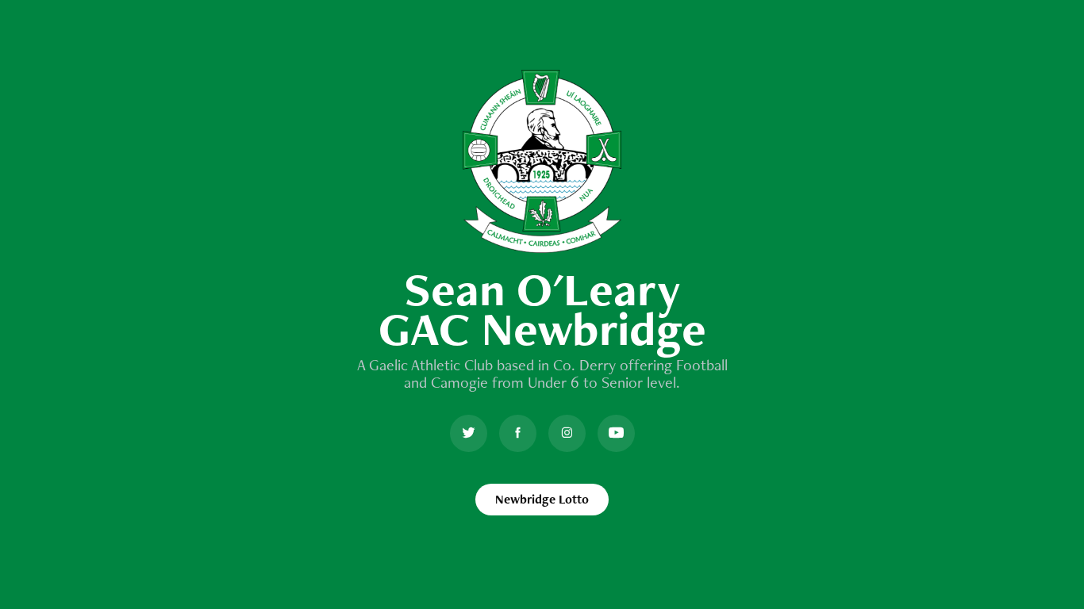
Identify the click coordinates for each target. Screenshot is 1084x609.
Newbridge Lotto (542, 499)
